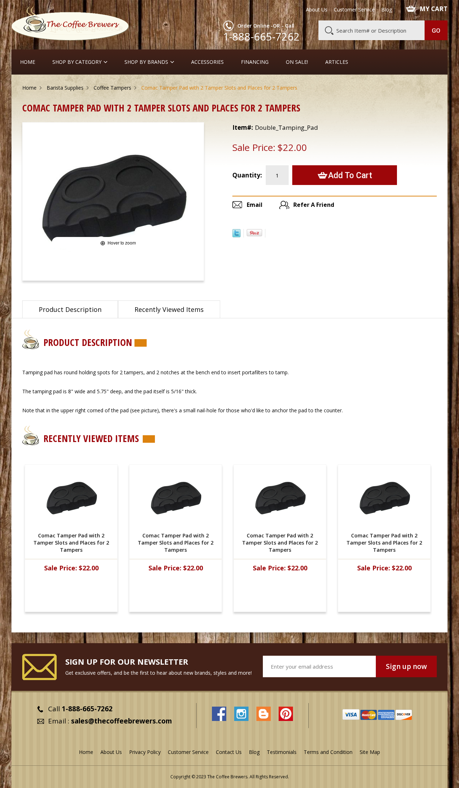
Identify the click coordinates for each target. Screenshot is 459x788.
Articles (336, 62)
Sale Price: (253, 147)
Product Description (70, 309)
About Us (316, 9)
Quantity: (247, 175)
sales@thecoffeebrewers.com (121, 721)
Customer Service (354, 9)
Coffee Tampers (112, 87)
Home (27, 62)
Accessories (207, 62)
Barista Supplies (65, 87)
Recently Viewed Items (169, 309)
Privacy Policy (145, 752)
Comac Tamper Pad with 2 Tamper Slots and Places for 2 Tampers (71, 542)
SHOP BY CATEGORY (76, 62)
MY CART (434, 9)
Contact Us (229, 752)
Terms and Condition (328, 752)
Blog (386, 9)
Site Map (370, 752)
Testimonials (282, 752)
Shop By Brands (146, 62)
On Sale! (297, 62)
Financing (255, 62)
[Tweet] (236, 235)
